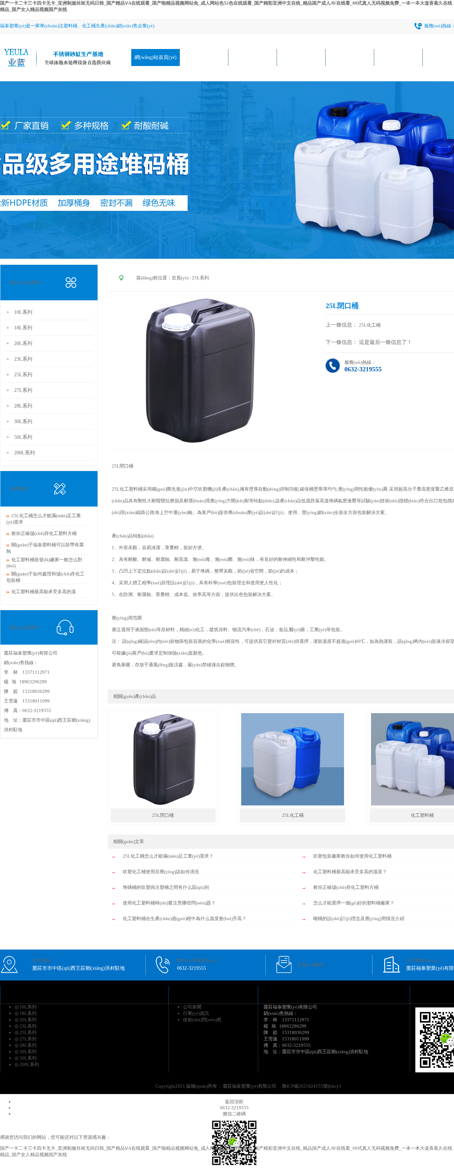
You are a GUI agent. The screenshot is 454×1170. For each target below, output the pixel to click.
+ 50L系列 (19, 437)
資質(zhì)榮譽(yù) (301, 57)
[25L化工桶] (292, 804)
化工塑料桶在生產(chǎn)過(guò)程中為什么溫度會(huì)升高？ (185, 918)
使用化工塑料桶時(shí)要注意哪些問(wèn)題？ (169, 903)
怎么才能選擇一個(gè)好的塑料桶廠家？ (353, 903)
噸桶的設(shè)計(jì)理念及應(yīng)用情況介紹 (358, 918)
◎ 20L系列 (26, 1019)
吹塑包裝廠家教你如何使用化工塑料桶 (352, 856)
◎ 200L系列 (27, 1064)
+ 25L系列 (19, 374)
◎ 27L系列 (26, 1038)
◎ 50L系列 (26, 1058)
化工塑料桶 (131, 489)
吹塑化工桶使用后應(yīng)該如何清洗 (161, 871)
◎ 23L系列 (26, 1026)
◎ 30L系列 (26, 1051)
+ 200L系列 (20, 452)
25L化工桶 (370, 325)
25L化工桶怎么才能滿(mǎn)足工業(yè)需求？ (168, 856)
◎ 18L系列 (26, 1013)
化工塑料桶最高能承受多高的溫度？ (350, 871)
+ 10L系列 (19, 312)
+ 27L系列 (19, 390)
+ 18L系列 (19, 327)
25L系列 (200, 277)
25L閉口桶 (122, 466)
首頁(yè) (180, 277)
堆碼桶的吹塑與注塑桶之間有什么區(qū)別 (166, 887)
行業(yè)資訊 (398, 57)
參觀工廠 (350, 57)
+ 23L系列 (19, 359)
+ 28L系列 (19, 406)
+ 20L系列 (19, 343)
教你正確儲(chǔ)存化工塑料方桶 (44, 533)
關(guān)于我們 (204, 57)
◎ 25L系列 (26, 1032)
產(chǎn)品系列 (252, 57)
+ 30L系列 (19, 421)
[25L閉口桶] (163, 804)
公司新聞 (192, 1007)
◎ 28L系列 (26, 1045)
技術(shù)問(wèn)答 (202, 1019)
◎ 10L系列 (26, 1007)
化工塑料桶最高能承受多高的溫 (43, 591)
